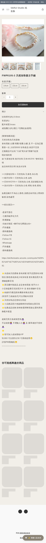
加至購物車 (23, 105)
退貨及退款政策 (24, 533)
